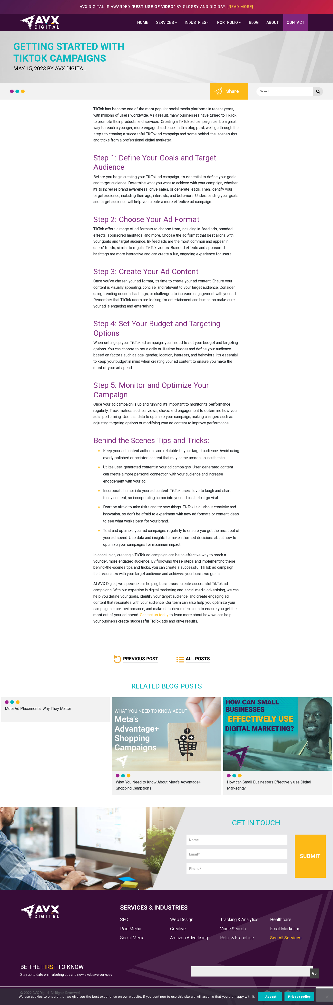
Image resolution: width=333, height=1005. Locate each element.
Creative (178, 929)
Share (232, 91)
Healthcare (280, 919)
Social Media (132, 938)
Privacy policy (299, 996)
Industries (196, 23)
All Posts (198, 658)
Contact (295, 23)
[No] (326, 996)
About (272, 23)
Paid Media (130, 929)
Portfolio (228, 23)
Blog (254, 23)
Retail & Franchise (237, 938)
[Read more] (240, 7)
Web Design (181, 919)
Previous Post (140, 658)
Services (165, 23)
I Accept (270, 996)
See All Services (286, 938)
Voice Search (233, 929)
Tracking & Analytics (239, 919)
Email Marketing (285, 929)
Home (142, 23)
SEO (124, 919)
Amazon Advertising (189, 938)
